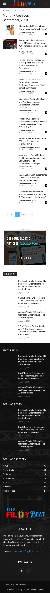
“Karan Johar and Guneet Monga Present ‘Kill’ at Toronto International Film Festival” (33, 178)
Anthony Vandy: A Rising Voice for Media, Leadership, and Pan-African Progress (32, 315)
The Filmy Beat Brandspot (29, 147)
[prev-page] (5, 214)
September (19, 10)
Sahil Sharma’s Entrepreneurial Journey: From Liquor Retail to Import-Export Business (31, 300)
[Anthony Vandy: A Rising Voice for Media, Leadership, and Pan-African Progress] (9, 315)
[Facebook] (21, 570)
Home (5, 10)
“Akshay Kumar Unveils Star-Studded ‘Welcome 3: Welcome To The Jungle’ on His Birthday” (32, 194)
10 (11, 214)
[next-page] (30, 214)
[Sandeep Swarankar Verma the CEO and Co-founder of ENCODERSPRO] (10, 142)
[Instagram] (28, 570)
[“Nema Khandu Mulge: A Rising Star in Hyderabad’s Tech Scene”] (10, 30)
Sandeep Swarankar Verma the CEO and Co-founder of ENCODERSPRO (32, 141)
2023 (11, 10)
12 (24, 214)
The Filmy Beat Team (27, 32)
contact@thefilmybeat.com (25, 551)
